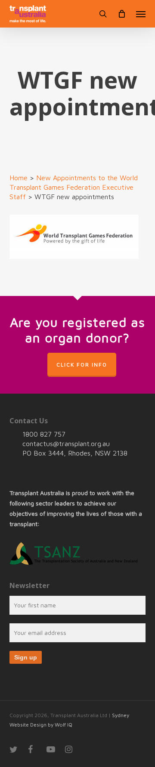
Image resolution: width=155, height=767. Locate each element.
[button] (141, 13)
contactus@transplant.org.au (66, 443)
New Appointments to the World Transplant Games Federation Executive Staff (73, 187)
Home (18, 178)
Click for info (81, 364)
